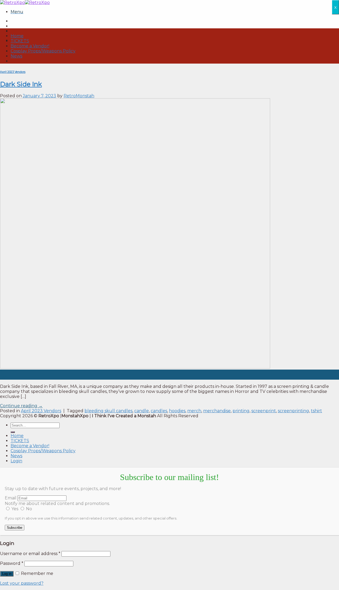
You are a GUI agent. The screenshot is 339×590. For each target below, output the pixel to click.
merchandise (217, 410)
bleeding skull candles (108, 410)
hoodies (177, 410)
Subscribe (14, 528)
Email (10, 497)
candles (159, 410)
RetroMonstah (79, 95)
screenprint (263, 410)
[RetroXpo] (25, 2)
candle (141, 410)
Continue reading (21, 405)
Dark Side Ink (21, 84)
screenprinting (293, 410)
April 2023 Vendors (12, 72)
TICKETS (20, 40)
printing (241, 410)
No (28, 508)
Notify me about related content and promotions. (57, 503)
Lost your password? (21, 583)
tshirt (316, 410)
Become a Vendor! (30, 45)
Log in (6, 574)
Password (11, 563)
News (16, 56)
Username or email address (30, 553)
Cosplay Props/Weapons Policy (43, 51)
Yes (14, 508)
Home (17, 35)
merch (194, 410)
